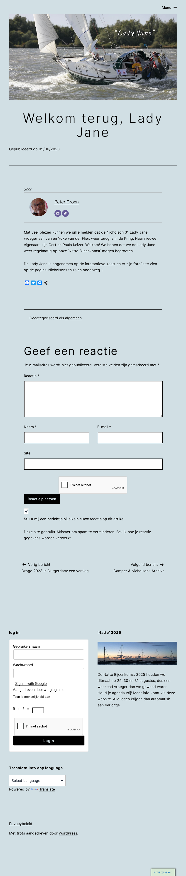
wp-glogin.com (55, 690)
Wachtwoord (23, 665)
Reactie (31, 375)
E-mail (104, 427)
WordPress (68, 833)
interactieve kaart (100, 263)
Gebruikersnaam (26, 646)
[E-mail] (57, 213)
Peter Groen (66, 202)
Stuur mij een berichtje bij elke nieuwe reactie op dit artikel (74, 519)
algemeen (73, 318)
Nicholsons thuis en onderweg (74, 270)
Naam (30, 427)
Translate (47, 789)
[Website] (65, 213)
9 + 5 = (22, 709)
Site (27, 453)
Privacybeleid (20, 823)
